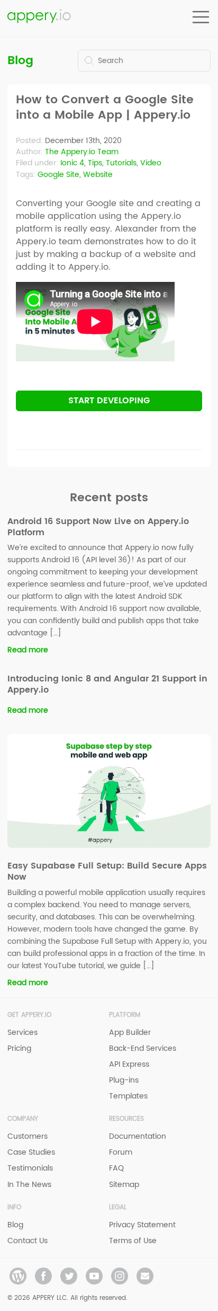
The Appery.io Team (82, 152)
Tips (95, 163)
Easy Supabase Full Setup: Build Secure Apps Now (107, 871)
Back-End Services (142, 1048)
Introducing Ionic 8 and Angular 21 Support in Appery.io (107, 684)
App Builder (130, 1032)
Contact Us (27, 1241)
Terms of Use (133, 1241)
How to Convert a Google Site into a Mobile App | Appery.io (105, 108)
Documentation (137, 1136)
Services (22, 1032)
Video (150, 163)
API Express (129, 1064)
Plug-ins (124, 1080)
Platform (124, 1015)
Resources (126, 1119)
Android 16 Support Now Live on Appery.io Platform (98, 527)
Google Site (58, 175)
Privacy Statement (142, 1225)
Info (14, 1207)
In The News (29, 1185)
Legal (117, 1207)
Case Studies (31, 1152)
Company (22, 1119)
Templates (128, 1096)
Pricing (19, 1048)
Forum (120, 1152)
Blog (20, 60)
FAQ (116, 1168)
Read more (27, 650)
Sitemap (124, 1185)
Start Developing (109, 401)
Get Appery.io (29, 1015)
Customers (27, 1136)
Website (98, 175)
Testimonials (30, 1168)
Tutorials (121, 163)
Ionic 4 (72, 163)
